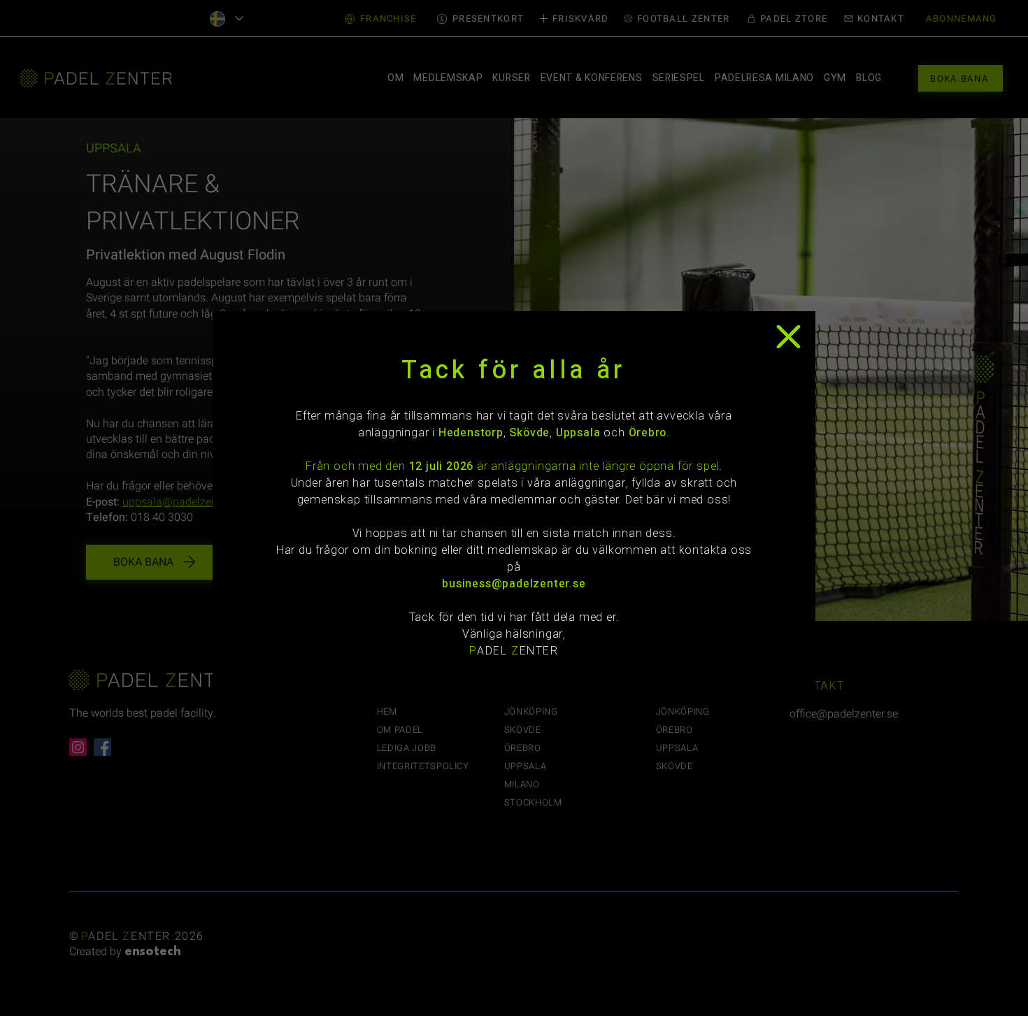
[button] (788, 336)
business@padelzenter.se (513, 583)
